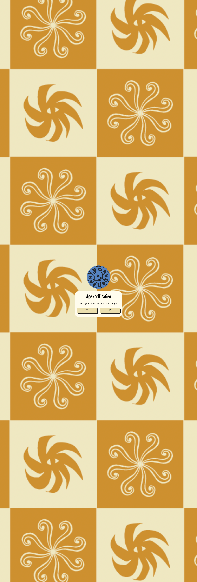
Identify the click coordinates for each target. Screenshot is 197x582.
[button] (87, 310)
